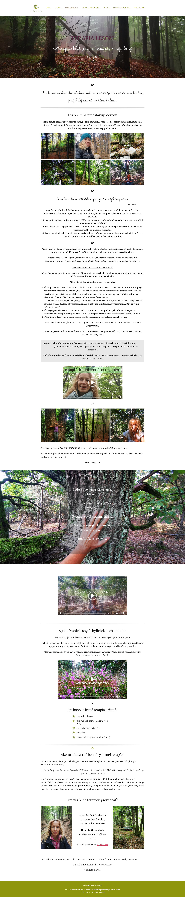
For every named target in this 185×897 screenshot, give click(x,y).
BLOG (106, 8)
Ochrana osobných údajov (92, 885)
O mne (57, 8)
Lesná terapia (71, 8)
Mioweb (101, 892)
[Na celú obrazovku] (120, 397)
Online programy (91, 8)
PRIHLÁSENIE (138, 8)
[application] (92, 382)
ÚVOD (48, 8)
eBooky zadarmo (121, 8)
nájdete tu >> (102, 845)
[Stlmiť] (112, 397)
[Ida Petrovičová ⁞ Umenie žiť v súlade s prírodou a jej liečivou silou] (36, 8)
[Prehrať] (65, 397)
